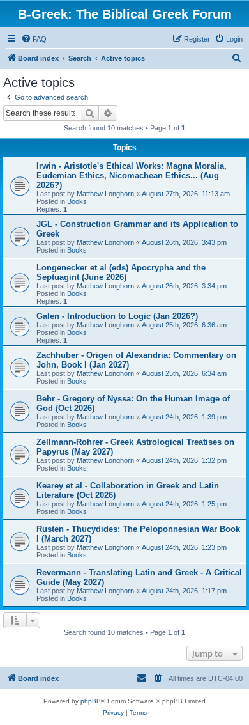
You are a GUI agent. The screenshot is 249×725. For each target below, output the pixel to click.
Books (77, 201)
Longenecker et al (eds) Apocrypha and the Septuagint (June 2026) (121, 272)
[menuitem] (34, 39)
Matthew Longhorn (105, 194)
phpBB (90, 701)
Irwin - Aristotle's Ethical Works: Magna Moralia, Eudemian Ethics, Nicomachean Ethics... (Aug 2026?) (131, 175)
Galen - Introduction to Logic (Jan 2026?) (117, 316)
